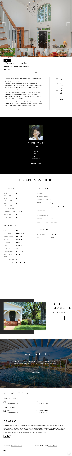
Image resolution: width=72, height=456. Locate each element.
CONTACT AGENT (36, 163)
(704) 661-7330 (44, 403)
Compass (33, 425)
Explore (58, 318)
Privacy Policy (52, 446)
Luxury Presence (16, 446)
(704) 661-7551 (36, 153)
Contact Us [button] (36, 372)
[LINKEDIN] (5, 450)
